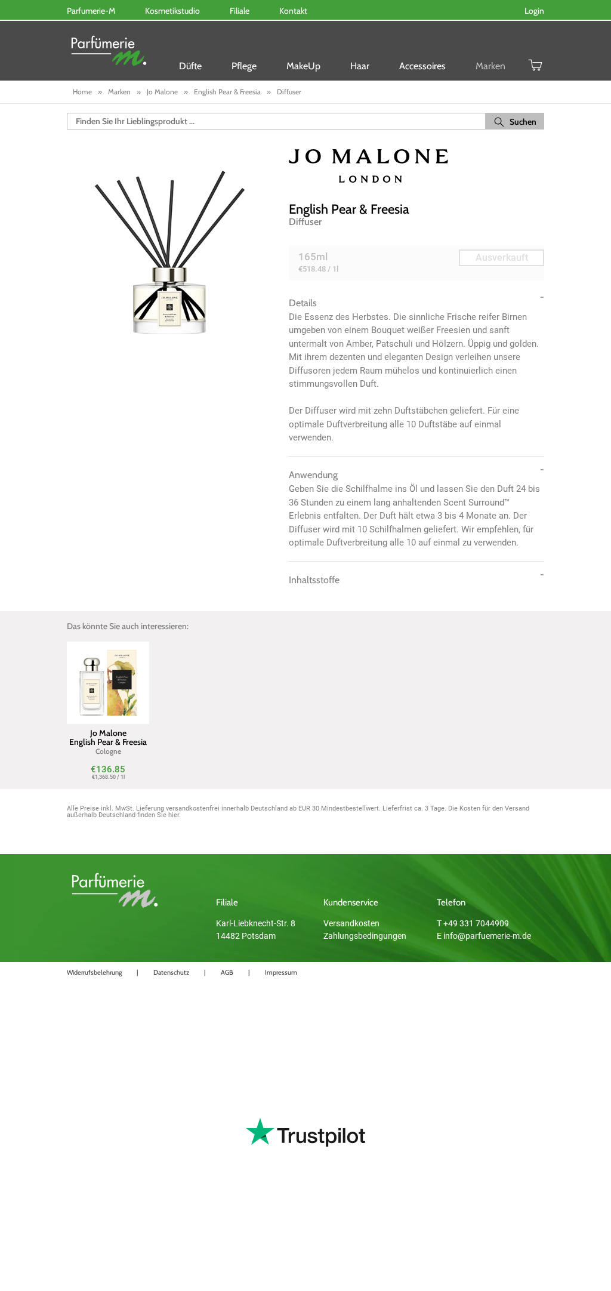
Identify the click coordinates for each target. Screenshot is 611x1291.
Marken (490, 66)
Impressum (281, 972)
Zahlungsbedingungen (364, 936)
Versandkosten (351, 923)
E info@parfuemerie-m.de (484, 936)
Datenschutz (171, 972)
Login (534, 10)
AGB (227, 972)
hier (173, 815)
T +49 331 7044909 (473, 923)
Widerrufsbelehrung (94, 972)
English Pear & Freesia (349, 209)
